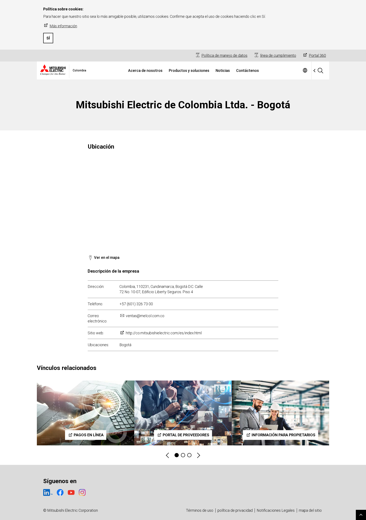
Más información (63, 26)
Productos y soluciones (189, 70)
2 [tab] (183, 455)
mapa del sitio (310, 510)
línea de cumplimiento (278, 55)
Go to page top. (361, 515)
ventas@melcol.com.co (145, 316)
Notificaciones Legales (276, 510)
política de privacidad (235, 510)
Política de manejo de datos (224, 55)
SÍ (48, 38)
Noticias (223, 70)
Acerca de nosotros (145, 70)
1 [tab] (177, 455)
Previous (168, 455)
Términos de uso (199, 510)
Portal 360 (317, 55)
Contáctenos (247, 70)
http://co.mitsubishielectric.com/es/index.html (164, 333)
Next (198, 455)
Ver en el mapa (106, 257)
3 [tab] (189, 455)
